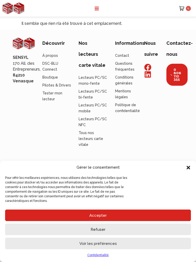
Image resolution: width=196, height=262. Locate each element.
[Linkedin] (147, 74)
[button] (188, 167)
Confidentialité (98, 255)
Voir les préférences (98, 243)
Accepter (98, 215)
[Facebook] (147, 67)
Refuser (98, 229)
